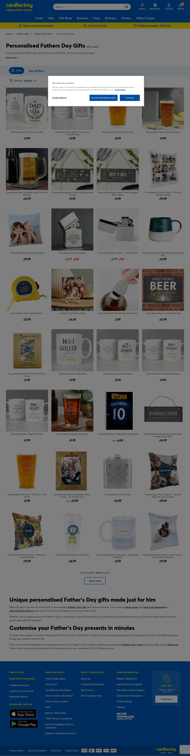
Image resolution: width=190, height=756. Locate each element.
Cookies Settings (59, 98)
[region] (96, 91)
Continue (130, 98)
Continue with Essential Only (103, 98)
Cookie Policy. (120, 90)
